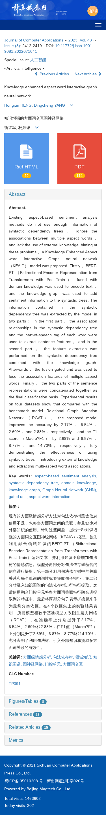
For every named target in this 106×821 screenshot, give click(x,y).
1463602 (33, 798)
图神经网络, (34, 664)
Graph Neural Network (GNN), (69, 490)
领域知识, (84, 657)
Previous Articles (54, 74)
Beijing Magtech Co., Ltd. (49, 789)
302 (30, 805)
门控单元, (54, 664)
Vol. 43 (86, 40)
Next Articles (86, 74)
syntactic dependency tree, (35, 482)
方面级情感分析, (38, 657)
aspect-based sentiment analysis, (66, 476)
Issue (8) (12, 45)
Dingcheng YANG (49, 105)
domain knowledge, (79, 482)
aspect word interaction (49, 496)
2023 (72, 40)
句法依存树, (64, 657)
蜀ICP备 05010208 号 (23, 781)
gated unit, (19, 496)
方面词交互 (73, 664)
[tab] (53, 194)
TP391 (15, 683)
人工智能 (38, 60)
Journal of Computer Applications (33, 40)
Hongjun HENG (18, 105)
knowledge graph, (25, 490)
